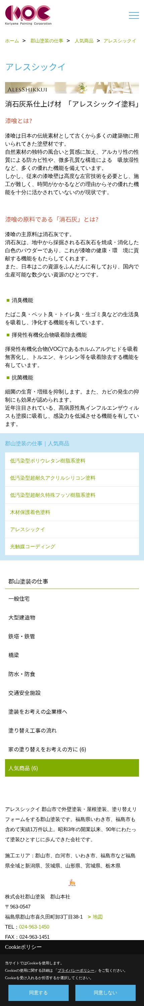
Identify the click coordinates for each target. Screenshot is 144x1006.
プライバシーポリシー (76, 970)
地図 (98, 917)
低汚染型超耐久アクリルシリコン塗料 (52, 478)
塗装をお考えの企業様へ (37, 711)
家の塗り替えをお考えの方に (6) (47, 749)
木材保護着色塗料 (30, 512)
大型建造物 (21, 617)
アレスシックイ (27, 529)
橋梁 (13, 655)
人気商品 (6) (23, 768)
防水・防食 (21, 674)
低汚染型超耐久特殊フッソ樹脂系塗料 (52, 495)
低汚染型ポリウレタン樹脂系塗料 (47, 460)
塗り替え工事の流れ (32, 730)
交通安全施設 (24, 692)
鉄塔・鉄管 (21, 636)
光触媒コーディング (32, 546)
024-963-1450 (34, 927)
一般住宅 (19, 598)
